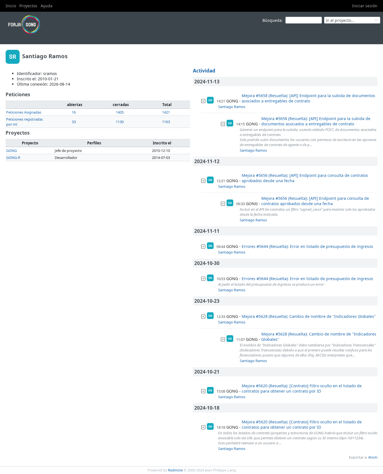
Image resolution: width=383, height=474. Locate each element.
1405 (120, 112)
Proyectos (28, 5)
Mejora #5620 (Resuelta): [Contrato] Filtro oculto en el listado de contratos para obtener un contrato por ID (302, 388)
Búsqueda (272, 20)
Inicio (11, 5)
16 (74, 112)
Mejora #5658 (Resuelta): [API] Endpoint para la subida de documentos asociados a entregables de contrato (308, 98)
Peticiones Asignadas (23, 112)
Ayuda (46, 5)
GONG (11, 150)
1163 (166, 121)
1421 (166, 112)
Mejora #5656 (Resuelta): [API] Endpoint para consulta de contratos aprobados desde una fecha (305, 178)
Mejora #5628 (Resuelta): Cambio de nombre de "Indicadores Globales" (309, 316)
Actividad (204, 70)
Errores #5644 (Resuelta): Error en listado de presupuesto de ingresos (307, 246)
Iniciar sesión (364, 5)
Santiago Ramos (231, 106)
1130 (120, 121)
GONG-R (13, 157)
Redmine (175, 470)
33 (74, 121)
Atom (372, 457)
